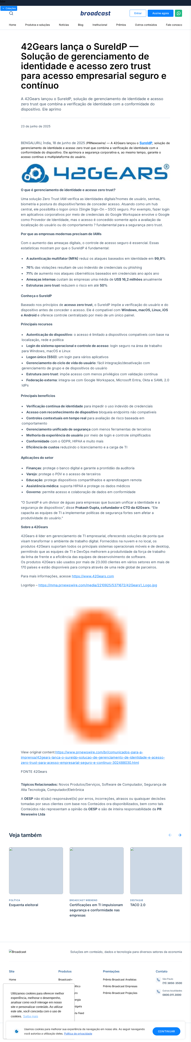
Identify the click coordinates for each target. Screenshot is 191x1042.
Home (12, 24)
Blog (80, 24)
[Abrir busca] (38, 13)
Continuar (166, 1031)
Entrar (138, 13)
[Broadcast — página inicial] (17, 952)
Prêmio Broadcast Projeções (120, 992)
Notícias (64, 24)
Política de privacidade (78, 1033)
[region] (95, 1030)
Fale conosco (174, 24)
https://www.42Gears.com (93, 576)
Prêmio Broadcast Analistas (119, 979)
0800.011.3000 (171, 994)
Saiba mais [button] (30, 1016)
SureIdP (146, 143)
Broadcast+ (65, 979)
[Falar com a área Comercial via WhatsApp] (178, 13)
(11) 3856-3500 (172, 983)
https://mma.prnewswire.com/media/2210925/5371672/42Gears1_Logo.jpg (97, 585)
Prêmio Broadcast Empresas (120, 986)
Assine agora (160, 13)
